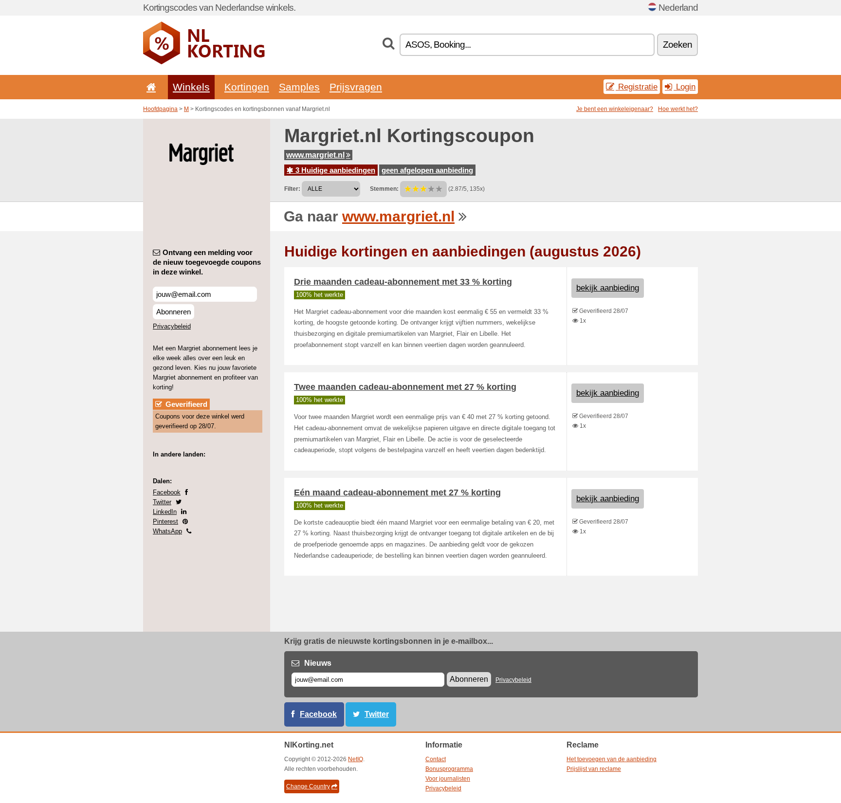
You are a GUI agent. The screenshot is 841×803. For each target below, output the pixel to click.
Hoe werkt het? (678, 109)
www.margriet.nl (315, 155)
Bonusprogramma (449, 769)
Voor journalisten (447, 778)
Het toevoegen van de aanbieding (612, 759)
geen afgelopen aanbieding (427, 170)
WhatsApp (167, 531)
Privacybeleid (172, 326)
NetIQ (355, 759)
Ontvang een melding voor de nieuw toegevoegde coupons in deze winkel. (207, 262)
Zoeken (677, 44)
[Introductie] (149, 86)
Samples (299, 86)
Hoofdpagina (160, 109)
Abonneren (173, 312)
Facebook (167, 492)
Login (684, 86)
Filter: (292, 188)
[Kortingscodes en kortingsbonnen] (204, 62)
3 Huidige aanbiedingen (334, 170)
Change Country (308, 786)
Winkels (191, 86)
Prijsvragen (355, 86)
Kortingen (246, 86)
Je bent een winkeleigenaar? (614, 109)
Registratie (637, 86)
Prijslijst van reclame (594, 769)
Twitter (162, 502)
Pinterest (165, 521)
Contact (435, 759)
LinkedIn (165, 511)
